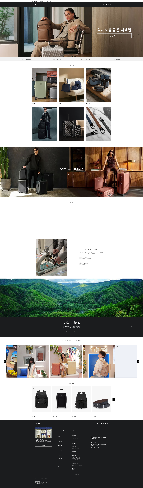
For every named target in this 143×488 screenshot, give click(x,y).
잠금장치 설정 (74, 446)
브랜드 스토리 (60, 447)
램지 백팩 (74, 414)
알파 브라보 (88, 103)
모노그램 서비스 (60, 455)
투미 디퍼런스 (60, 450)
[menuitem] (40, 4)
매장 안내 (43, 445)
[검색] (103, 4)
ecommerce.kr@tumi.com (78, 465)
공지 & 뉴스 (59, 461)
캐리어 (60, 141)
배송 (73, 430)
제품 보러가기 (71, 174)
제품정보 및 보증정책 (75, 438)
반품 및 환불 (74, 432)
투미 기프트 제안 (60, 458)
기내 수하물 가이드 (75, 440)
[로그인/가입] (108, 4)
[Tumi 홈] (34, 4)
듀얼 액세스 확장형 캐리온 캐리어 (58, 414)
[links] (91, 258)
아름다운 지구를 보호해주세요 (71, 331)
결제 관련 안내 (74, 435)
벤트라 (33, 103)
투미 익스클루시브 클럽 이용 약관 (62, 432)
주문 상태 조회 (60, 441)
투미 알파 (34, 141)
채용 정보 (59, 466)
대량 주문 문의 (74, 451)
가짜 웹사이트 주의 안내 (75, 448)
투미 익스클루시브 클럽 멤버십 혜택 (63, 430)
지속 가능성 (59, 453)
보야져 (60, 103)
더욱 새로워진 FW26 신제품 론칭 (38, 1)
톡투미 (73, 474)
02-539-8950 (76, 469)
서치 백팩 (34, 414)
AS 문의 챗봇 (77, 474)
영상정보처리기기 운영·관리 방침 (62, 463)
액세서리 (87, 141)
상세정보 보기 (41, 409)
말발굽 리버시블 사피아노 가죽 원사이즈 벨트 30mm (100, 415)
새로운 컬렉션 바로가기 (31, 37)
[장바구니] (110, 4)
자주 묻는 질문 (74, 443)
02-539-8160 (76, 463)
